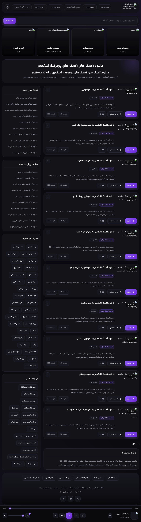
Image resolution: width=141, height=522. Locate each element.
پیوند (34, 289)
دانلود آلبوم (39, 7)
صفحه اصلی (104, 7)
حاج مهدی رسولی (14, 351)
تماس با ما (90, 7)
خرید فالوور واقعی (29, 408)
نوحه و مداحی (55, 7)
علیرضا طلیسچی (17, 260)
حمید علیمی (23, 330)
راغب (34, 344)
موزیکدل (14, 408)
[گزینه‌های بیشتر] (48, 90)
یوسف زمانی (19, 358)
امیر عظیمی (32, 337)
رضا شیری (17, 268)
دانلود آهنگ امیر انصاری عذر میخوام (24, 226)
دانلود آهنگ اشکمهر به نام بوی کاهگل (95, 338)
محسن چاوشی (18, 247)
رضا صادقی (32, 247)
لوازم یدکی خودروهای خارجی (26, 436)
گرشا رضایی (32, 282)
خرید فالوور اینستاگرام (28, 387)
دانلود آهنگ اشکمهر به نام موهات (97, 303)
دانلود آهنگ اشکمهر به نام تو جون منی (95, 232)
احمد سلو (32, 275)
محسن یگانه (15, 309)
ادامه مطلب (114, 114)
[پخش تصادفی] (55, 515)
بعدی (134, 443)
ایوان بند (32, 358)
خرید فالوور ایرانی (30, 394)
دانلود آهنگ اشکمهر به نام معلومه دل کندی (93, 125)
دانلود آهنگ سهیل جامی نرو (27, 196)
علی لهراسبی (12, 254)
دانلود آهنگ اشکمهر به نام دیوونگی (96, 374)
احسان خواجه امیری (29, 254)
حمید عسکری (18, 282)
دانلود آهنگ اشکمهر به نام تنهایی (97, 89)
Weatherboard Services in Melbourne (23, 457)
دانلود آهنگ (18, 464)
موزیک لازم (14, 422)
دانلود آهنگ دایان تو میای (27, 172)
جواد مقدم (32, 295)
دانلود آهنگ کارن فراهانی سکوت (25, 152)
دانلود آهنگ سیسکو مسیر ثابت (25, 184)
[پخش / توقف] (69, 516)
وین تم (63, 491)
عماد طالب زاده (31, 365)
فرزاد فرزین (23, 344)
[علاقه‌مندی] (110, 515)
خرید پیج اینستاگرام (29, 401)
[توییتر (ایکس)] (63, 499)
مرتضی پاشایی (12, 316)
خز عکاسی (32, 429)
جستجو (9, 20)
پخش (129, 114)
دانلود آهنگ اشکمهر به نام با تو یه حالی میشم (92, 267)
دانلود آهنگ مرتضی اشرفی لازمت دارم (23, 134)
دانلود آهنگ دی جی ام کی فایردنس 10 (23, 146)
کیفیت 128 (63, 114)
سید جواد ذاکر (31, 268)
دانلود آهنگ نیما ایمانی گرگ (27, 98)
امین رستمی (18, 337)
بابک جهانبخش (30, 324)
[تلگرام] (70, 499)
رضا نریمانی (23, 289)
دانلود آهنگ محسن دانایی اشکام (25, 190)
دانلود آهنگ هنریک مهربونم (27, 178)
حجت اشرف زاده (30, 351)
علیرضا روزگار (31, 302)
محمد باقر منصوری (29, 316)
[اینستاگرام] (78, 499)
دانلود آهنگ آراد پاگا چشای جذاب (25, 116)
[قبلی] (62, 515)
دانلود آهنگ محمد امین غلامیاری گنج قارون (21, 104)
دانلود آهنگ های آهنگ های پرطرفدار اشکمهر (70, 65)
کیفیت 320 (51, 114)
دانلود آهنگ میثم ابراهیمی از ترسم (24, 140)
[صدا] (5, 515)
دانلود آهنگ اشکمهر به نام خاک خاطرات (95, 160)
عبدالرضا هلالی (17, 302)
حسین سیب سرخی (17, 275)
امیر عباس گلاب (30, 309)
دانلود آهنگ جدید (73, 7)
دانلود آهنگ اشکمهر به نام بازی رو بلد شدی (93, 196)
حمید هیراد (19, 295)
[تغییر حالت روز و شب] (7, 7)
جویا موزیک (32, 464)
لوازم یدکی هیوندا (29, 450)
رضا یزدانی (32, 260)
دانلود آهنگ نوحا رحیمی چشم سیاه (24, 208)
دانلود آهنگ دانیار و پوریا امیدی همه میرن (21, 110)
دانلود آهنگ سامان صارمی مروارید (25, 220)
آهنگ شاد (14, 415)
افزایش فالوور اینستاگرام (27, 443)
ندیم (34, 330)
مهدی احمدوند (15, 324)
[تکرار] (83, 515)
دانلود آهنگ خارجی (22, 7)
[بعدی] (76, 515)
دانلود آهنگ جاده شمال (28, 122)
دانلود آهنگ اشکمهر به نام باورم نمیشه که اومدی (90, 410)
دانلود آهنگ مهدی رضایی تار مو (25, 128)
